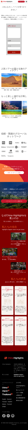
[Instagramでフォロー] (12, 417)
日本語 (4, 406)
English (4, 399)
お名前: (9, 40)
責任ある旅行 (19, 400)
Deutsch (9, 399)
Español (10, 401)
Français (4, 401)
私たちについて (20, 390)
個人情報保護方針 (20, 398)
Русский (9, 404)
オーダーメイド (21, 1)
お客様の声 (19, 395)
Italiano (4, 404)
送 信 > (14, 52)
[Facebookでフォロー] (4, 417)
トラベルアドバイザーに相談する (14, 201)
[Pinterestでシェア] (8, 417)
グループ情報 (19, 392)
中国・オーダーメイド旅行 (14, 172)
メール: (9, 46)
